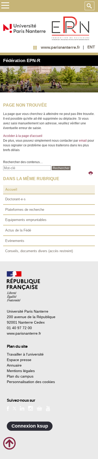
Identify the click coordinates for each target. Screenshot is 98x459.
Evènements (14, 241)
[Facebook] (8, 408)
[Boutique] (39, 408)
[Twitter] (14, 408)
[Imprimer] (91, 173)
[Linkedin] (22, 408)
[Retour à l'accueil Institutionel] (23, 286)
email (83, 140)
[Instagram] (30, 408)
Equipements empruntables (26, 220)
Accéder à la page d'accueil (22, 136)
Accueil (11, 189)
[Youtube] (48, 408)
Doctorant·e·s (15, 199)
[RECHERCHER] (89, 6)
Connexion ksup (29, 426)
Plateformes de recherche (24, 210)
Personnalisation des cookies (31, 382)
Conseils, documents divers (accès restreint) (39, 251)
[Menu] (5, 6)
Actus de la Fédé (18, 230)
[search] (27, 167)
